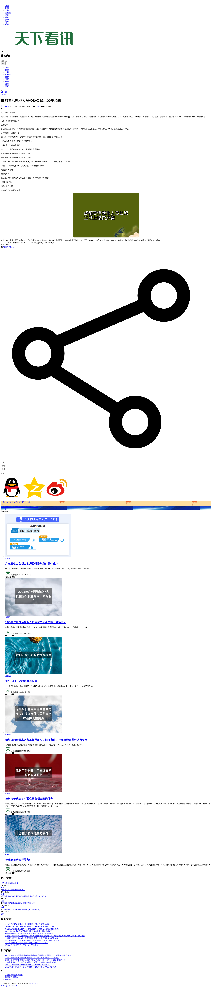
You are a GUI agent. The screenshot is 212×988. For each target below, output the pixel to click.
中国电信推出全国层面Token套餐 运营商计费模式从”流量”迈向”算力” (32, 929)
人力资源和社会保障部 (14, 975)
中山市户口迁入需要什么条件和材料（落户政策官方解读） (28, 924)
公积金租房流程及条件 (18, 859)
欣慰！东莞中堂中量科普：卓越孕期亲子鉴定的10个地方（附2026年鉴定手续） (36, 960)
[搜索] (106, 90)
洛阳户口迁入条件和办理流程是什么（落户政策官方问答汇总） (30, 926)
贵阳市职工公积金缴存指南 (21, 681)
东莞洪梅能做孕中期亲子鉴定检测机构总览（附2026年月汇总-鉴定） (32, 958)
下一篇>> (4, 509)
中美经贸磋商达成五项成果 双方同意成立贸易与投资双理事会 (29, 933)
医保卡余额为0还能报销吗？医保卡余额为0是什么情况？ (24, 896)
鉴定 (7, 24)
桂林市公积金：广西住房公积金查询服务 (29, 798)
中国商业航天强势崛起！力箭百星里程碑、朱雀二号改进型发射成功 (31, 938)
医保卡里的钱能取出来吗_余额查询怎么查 (18, 903)
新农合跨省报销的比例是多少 (13, 890)
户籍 (7, 10)
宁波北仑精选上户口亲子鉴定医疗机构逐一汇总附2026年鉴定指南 (31, 962)
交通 (7, 20)
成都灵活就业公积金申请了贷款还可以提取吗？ (19, 507)
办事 (7, 22)
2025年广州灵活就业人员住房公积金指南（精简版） (35, 622)
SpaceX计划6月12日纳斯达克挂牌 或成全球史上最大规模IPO (28, 931)
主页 (5, 92)
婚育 (7, 15)
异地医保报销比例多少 (11, 883)
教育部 (8, 979)
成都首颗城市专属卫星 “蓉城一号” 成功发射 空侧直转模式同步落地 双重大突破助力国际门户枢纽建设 (45, 936)
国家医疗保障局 (11, 977)
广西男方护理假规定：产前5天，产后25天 (21, 945)
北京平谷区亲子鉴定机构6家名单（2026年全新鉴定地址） (27, 965)
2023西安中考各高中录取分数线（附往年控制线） (21, 910)
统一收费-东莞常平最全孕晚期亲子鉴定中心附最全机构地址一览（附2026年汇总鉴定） (39, 955)
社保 (7, 6)
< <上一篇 (5, 504)
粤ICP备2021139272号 (9, 986)
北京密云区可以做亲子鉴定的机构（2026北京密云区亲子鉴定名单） (31, 967)
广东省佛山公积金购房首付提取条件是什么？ (31, 563)
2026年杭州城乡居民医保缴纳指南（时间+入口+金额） (26, 943)
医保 (7, 8)
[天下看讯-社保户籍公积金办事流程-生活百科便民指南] (45, 49)
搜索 (3, 63)
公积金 (8, 13)
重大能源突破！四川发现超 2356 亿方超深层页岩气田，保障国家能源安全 (34, 940)
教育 (7, 17)
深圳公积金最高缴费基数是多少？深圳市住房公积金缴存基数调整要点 (46, 739)
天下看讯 (6, 106)
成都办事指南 (8, 247)
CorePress (34, 983)
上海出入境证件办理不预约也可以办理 (16, 502)
